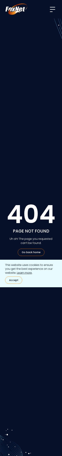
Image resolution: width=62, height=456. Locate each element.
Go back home (31, 252)
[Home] (16, 9)
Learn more (24, 273)
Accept (13, 280)
